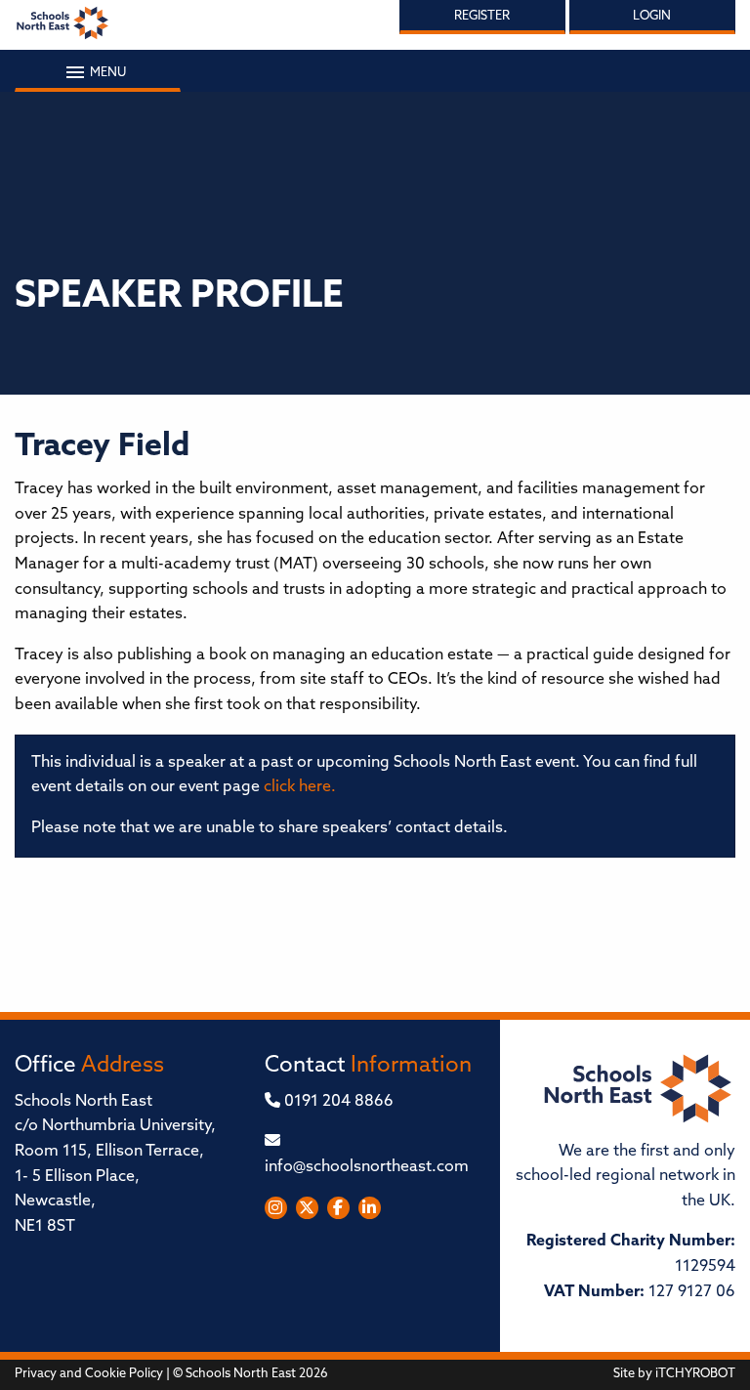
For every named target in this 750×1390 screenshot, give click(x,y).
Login (652, 16)
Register (482, 16)
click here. (300, 787)
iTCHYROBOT (695, 1374)
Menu (106, 72)
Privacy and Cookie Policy (89, 1374)
